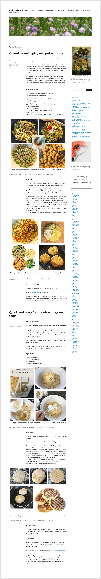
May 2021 (74, 244)
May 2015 (74, 332)
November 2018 (75, 276)
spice (15, 65)
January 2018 (75, 289)
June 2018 (74, 282)
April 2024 (74, 204)
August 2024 (75, 201)
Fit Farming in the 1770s (77, 110)
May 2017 (74, 299)
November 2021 (75, 237)
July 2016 (74, 313)
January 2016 (75, 321)
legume (13, 323)
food (10, 60)
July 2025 (74, 196)
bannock (11, 325)
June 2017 (74, 297)
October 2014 (75, 342)
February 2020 (75, 258)
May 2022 (74, 228)
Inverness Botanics (76, 135)
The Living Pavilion (76, 113)
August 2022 (75, 225)
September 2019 (75, 266)
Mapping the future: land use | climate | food (82, 120)
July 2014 (74, 347)
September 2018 (75, 279)
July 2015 (74, 329)
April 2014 (74, 351)
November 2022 (75, 221)
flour (15, 326)
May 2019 (74, 270)
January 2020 (75, 260)
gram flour (18, 326)
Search (89, 90)
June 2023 (74, 214)
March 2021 (74, 247)
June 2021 (74, 243)
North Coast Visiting (76, 109)
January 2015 (75, 338)
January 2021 (75, 250)
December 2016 (75, 306)
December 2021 (75, 235)
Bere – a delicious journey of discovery (80, 107)
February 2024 (75, 206)
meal (14, 327)
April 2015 (74, 334)
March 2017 (74, 302)
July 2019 (74, 267)
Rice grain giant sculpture (77, 125)
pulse (13, 60)
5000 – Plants (86, 10)
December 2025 (75, 193)
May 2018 (74, 283)
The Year (69, 10)
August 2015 (75, 328)
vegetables (11, 67)
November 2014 (75, 341)
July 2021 (74, 241)
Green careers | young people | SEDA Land (81, 103)
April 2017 (74, 300)
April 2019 (74, 271)
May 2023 (74, 215)
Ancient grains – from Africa (78, 126)
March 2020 (75, 257)
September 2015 (75, 326)
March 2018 (74, 286)
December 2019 (75, 261)
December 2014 (75, 339)
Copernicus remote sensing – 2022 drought (81, 132)
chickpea (17, 62)
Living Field (15, 10)
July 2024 (74, 202)
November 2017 (75, 292)
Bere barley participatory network (79, 122)
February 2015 (75, 337)
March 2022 (75, 231)
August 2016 (75, 312)
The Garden (61, 10)
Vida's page (83, 82)
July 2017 (74, 296)
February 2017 (75, 303)
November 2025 (75, 195)
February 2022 (75, 232)
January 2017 (75, 305)
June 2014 (74, 348)
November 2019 (75, 263)
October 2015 (75, 325)
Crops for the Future (37, 292)
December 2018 (75, 274)
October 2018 (75, 277)
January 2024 (75, 208)
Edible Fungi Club (76, 117)
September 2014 (75, 344)
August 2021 (75, 240)
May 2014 (74, 350)
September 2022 (75, 224)
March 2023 (74, 217)
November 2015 (75, 323)
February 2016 (75, 319)
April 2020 (74, 256)
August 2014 (75, 345)
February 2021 (75, 248)
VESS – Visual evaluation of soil (79, 116)
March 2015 (74, 335)
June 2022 (74, 227)
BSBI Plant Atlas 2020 (77, 127)
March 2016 (74, 318)
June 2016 (74, 315)
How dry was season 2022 (78, 133)
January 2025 (75, 198)
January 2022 (75, 234)
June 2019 (74, 269)
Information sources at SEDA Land (79, 130)
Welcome (25, 10)
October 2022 (75, 222)
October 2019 (75, 264)
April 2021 (74, 245)
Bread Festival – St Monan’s (78, 129)
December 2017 (75, 290)
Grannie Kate (12, 64)
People (77, 10)
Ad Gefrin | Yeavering (76, 119)
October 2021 (75, 238)
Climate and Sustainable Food (46, 10)
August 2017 (75, 295)
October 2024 (75, 199)
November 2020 (75, 253)
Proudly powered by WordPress (22, 573)
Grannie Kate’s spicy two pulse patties (36, 53)
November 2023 (75, 209)
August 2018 (75, 280)
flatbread (11, 326)
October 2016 (75, 309)
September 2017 (75, 293)
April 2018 (74, 284)
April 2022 (74, 230)
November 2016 (75, 308)
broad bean (11, 62)
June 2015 (74, 331)
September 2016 (75, 310)
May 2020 (74, 254)
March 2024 (75, 205)
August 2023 (75, 211)
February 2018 (75, 287)
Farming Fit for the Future (78, 112)
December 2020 (75, 251)
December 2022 (75, 219)
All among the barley (76, 123)
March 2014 (74, 352)
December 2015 (75, 322)
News (32, 10)
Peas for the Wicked (76, 100)
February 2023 (75, 218)
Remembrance (75, 101)
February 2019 (75, 273)
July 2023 (74, 212)
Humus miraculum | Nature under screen (81, 114)
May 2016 (74, 316)
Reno (79, 169)
